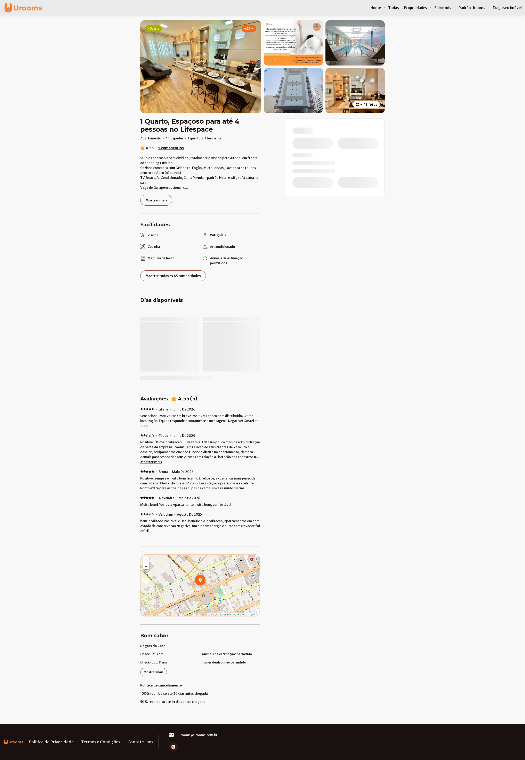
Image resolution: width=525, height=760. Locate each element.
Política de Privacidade (51, 742)
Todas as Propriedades (407, 8)
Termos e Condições (100, 742)
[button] (205, 590)
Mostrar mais (151, 462)
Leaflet (211, 614)
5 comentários (171, 148)
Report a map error (248, 614)
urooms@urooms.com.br (198, 735)
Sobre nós (442, 8)
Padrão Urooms (472, 8)
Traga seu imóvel (507, 8)
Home (376, 8)
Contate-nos (140, 742)
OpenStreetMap (227, 614)
